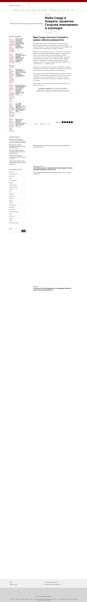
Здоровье (11, 183)
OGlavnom (60, 48)
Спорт (10, 214)
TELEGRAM (63, 88)
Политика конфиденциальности (51, 582)
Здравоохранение (12, 185)
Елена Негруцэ (53, 31)
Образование (12, 196)
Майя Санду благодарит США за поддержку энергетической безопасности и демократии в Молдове (20, 57)
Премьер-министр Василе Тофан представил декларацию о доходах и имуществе (17, 162)
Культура (11, 189)
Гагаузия (36, 124)
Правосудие (11, 207)
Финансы (11, 220)
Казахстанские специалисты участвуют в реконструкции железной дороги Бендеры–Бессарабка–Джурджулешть (19, 43)
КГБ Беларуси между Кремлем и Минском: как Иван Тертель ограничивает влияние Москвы (20, 73)
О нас (11, 582)
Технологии (11, 216)
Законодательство (13, 180)
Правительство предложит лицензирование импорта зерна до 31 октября (17, 157)
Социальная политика (13, 211)
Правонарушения (12, 205)
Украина (10, 218)
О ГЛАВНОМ (11, 194)
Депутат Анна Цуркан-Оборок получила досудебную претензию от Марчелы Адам (17, 151)
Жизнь (10, 178)
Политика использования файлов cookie (53, 584)
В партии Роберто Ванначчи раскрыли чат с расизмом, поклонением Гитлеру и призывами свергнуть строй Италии (20, 90)
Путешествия (12, 209)
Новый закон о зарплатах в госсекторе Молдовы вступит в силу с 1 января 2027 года (20, 122)
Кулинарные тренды (13, 187)
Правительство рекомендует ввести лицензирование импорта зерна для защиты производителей (17, 141)
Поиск (10, 228)
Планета (10, 200)
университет (42, 124)
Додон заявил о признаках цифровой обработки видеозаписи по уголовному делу (17, 146)
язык (48, 124)
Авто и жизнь (11, 171)
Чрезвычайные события (14, 223)
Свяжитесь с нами (13, 584)
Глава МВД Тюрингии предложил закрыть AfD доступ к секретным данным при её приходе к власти (20, 107)
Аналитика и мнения (13, 174)
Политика (47, 14)
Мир (10, 191)
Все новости (11, 176)
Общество (11, 198)
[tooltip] (69, 1)
